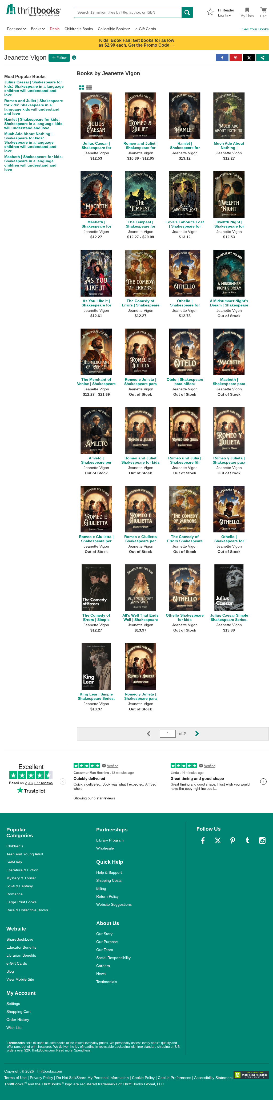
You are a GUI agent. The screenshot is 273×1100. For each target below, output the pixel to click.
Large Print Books (21, 902)
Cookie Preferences (174, 1077)
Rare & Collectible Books (27, 910)
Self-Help (14, 862)
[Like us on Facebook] (202, 840)
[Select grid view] (80, 87)
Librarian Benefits (21, 955)
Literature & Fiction (22, 870)
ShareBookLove (19, 939)
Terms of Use (15, 1077)
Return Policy (107, 896)
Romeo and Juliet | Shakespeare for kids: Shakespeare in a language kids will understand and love (33, 107)
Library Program (110, 840)
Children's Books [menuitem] (79, 29)
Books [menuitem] (36, 29)
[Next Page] (193, 734)
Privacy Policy (41, 1077)
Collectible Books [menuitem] (112, 29)
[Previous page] (153, 734)
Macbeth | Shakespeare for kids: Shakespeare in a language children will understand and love (33, 163)
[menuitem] (226, 11)
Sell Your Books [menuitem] (255, 29)
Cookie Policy (143, 1077)
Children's (14, 846)
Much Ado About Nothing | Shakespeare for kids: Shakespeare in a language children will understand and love (30, 142)
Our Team (104, 950)
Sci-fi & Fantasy (19, 886)
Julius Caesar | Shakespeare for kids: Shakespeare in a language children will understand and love (34, 88)
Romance (14, 894)
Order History (17, 1019)
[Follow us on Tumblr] (247, 840)
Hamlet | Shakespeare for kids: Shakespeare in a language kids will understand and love (33, 123)
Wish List (14, 1027)
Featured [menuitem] (14, 29)
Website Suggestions (114, 904)
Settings (13, 1003)
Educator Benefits (21, 947)
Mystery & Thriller (21, 878)
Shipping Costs (109, 880)
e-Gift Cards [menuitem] (145, 29)
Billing (101, 888)
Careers (103, 966)
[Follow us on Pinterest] (232, 840)
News (101, 974)
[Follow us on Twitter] (217, 840)
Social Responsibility (113, 958)
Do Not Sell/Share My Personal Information (92, 1077)
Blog (10, 971)
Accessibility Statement (213, 1077)
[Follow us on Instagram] (262, 840)
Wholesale (105, 848)
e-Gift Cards (16, 963)
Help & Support (109, 872)
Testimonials (106, 982)
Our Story (104, 934)
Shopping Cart (18, 1011)
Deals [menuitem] (54, 29)
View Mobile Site (20, 979)
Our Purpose (107, 942)
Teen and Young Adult (24, 854)
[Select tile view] (88, 87)
